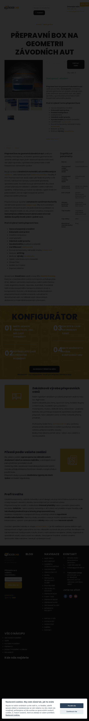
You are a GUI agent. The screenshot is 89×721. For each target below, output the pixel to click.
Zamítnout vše (71, 711)
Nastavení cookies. (13, 715)
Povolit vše (72, 706)
